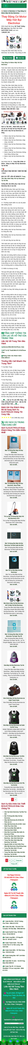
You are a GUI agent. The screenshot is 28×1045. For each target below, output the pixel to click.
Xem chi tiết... (14, 464)
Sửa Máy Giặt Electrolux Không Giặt (14, 856)
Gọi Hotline (9, 58)
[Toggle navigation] (5, 5)
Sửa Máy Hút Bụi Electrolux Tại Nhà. (14, 756)
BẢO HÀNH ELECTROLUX (12, 979)
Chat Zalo (21, 58)
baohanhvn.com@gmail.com (13, 1020)
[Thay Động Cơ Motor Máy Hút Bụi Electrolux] (14, 41)
